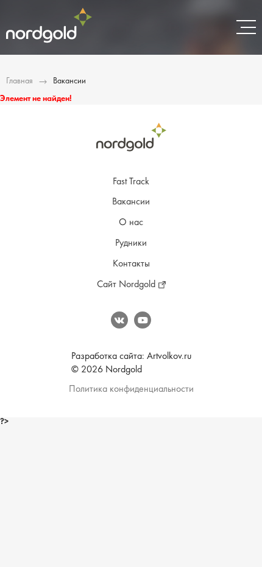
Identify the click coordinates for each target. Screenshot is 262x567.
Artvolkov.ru (169, 356)
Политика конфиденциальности (131, 389)
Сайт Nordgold (126, 285)
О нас (131, 223)
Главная (19, 81)
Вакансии (131, 202)
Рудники (131, 243)
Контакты (131, 264)
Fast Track (131, 182)
